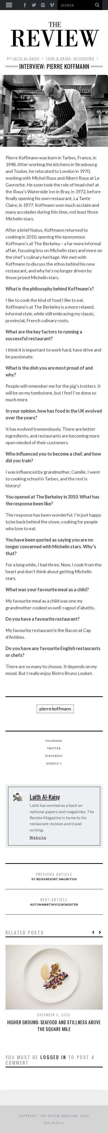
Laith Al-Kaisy (26, 58)
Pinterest (54, 755)
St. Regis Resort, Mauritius (54, 876)
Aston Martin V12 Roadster (54, 901)
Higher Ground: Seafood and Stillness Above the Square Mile (54, 1025)
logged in (53, 1057)
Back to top (52, 1122)
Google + (54, 763)
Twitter (54, 748)
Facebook (54, 740)
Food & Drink (58, 58)
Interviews (84, 58)
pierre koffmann (55, 708)
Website (38, 837)
